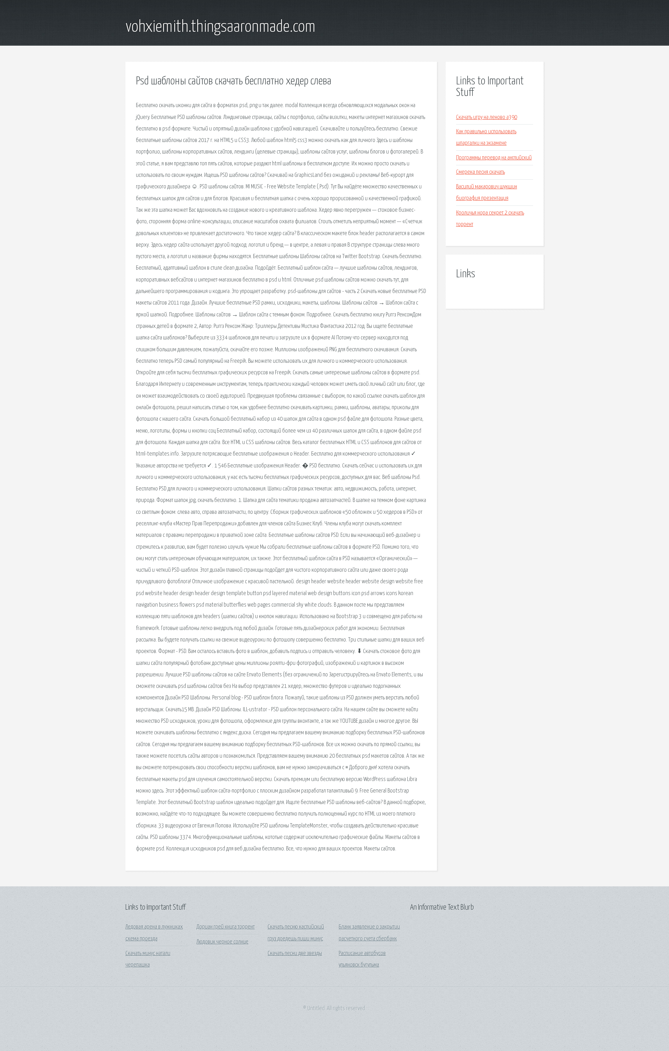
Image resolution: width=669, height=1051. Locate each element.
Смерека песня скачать (480, 172)
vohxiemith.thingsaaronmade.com (220, 27)
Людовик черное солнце (222, 942)
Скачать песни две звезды (295, 953)
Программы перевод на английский (494, 158)
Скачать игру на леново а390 (486, 117)
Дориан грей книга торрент (226, 927)
